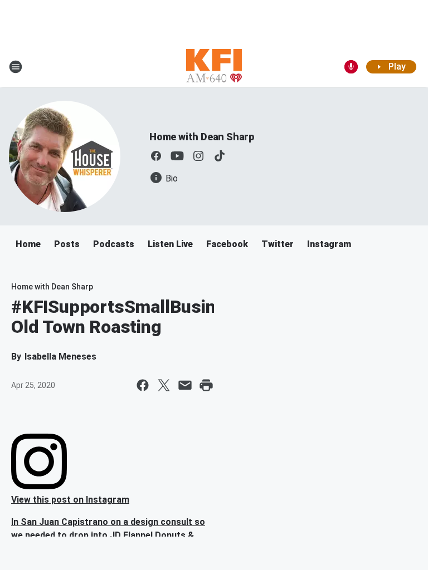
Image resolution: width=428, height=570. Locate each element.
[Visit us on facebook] (156, 156)
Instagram (329, 244)
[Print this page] (206, 385)
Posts (67, 244)
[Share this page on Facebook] (142, 385)
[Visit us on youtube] (177, 156)
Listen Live (170, 244)
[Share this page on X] (164, 385)
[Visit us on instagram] (198, 156)
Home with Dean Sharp (201, 136)
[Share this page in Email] (185, 385)
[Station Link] (214, 67)
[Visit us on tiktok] (219, 156)
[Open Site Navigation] (15, 66)
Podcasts (113, 244)
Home (28, 244)
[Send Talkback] (351, 66)
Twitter (277, 244)
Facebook (227, 244)
